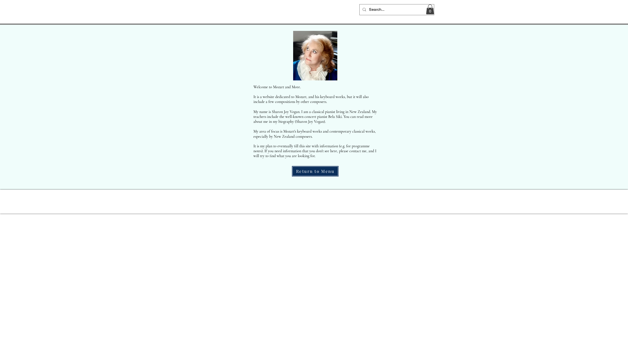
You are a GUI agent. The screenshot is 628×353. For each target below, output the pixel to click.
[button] (430, 9)
